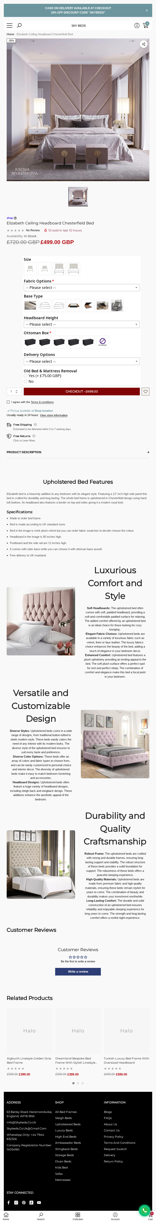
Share (143, 44)
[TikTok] (31, 1202)
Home (10, 34)
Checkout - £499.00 (82, 391)
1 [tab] (73, 1083)
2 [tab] (78, 1083)
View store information (54, 415)
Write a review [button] (78, 971)
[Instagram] (16, 1202)
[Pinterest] (24, 1202)
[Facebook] (8, 1202)
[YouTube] (39, 1202)
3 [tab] (83, 1083)
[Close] (146, 10)
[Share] (143, 44)
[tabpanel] (29, 1042)
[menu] (9, 25)
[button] (19, 25)
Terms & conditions (42, 402)
